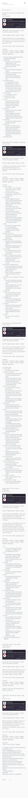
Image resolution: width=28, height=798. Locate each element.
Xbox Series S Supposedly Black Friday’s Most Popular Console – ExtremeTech (12, 759)
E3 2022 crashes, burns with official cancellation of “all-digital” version (13, 548)
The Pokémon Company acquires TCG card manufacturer (13, 226)
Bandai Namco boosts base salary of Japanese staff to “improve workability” (13, 587)
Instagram (21, 51)
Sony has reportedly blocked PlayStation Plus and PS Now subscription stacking (12, 105)
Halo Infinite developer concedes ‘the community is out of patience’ (13, 603)
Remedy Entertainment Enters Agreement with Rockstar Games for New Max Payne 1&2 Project (13, 406)
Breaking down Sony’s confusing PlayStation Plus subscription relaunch (12, 632)
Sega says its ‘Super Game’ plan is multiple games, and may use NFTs (13, 458)
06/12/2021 (8, 698)
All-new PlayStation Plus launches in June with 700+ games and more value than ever (13, 618)
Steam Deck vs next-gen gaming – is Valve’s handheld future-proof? (13, 482)
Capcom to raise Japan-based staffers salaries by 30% (12, 583)
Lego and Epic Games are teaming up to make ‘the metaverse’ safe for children (13, 395)
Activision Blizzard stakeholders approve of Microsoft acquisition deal (13, 77)
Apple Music (11, 54)
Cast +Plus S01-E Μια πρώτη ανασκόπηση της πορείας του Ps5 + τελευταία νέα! (13, 194)
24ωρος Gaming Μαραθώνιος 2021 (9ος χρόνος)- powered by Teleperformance (11, 751)
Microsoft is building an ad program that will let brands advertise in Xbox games (13, 281)
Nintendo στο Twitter (10, 97)
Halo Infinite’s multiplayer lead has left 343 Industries (13, 600)
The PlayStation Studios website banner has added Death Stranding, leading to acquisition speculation (13, 425)
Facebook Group (20, 46)
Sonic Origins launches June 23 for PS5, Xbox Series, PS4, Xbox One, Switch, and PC (13, 252)
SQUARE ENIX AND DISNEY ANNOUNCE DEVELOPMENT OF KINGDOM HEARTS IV (13, 453)
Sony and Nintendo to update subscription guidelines (12, 430)
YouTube (22, 35)
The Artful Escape (8, 136)
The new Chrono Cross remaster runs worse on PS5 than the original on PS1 (13, 448)
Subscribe (18, 26)
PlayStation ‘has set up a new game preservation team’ (13, 110)
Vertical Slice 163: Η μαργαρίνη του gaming (13, 142)
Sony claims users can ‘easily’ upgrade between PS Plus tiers (12, 101)
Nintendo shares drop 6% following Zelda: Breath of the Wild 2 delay (13, 595)
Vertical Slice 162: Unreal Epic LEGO (11, 323)
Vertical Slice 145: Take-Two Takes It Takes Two (13, 696)
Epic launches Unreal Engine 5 (12, 370)
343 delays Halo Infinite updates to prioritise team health (13, 121)
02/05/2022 (8, 16)
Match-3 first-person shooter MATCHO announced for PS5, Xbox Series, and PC (13, 559)
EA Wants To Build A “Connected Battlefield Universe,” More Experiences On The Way (12, 762)
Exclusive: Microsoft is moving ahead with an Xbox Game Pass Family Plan (13, 613)
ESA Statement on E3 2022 (11, 551)
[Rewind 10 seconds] (8, 25)
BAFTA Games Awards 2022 (12, 462)
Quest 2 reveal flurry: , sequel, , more (13, 274)
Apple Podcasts (11, 35)
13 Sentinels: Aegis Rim (7, 771)
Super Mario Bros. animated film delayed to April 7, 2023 (12, 62)
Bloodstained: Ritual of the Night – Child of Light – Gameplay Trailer (13, 555)
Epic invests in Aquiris (10, 401)
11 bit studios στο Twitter (11, 94)
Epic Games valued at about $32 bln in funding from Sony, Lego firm (13, 391)
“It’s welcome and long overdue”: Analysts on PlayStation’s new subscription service (12, 623)
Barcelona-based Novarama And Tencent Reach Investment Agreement (13, 578)
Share (23, 26)
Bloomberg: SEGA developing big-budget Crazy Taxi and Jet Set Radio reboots (13, 242)
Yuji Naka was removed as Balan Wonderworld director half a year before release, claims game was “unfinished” (13, 133)
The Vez (12, 52)
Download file (5, 30)
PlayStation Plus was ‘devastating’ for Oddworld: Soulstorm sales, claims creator (13, 472)
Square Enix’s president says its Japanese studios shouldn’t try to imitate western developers (13, 127)
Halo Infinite (5, 772)
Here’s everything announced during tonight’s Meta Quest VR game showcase (13, 269)
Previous (4, 779)
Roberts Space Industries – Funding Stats (11, 774)
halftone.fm (5, 3)
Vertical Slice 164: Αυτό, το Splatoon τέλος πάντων (13, 13)
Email (9, 46)
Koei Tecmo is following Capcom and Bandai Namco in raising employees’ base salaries (13, 236)
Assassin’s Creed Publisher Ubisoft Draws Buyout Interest (13, 73)
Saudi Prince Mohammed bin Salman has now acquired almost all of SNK (13, 411)
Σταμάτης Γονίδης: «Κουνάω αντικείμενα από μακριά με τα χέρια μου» (13, 689)
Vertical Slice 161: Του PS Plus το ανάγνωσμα (11, 489)
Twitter (13, 46)
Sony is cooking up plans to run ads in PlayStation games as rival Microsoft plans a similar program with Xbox (13, 287)
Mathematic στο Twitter (10, 464)
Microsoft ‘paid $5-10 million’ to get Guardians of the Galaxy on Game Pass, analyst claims (13, 609)
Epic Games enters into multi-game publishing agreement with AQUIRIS (13, 399)
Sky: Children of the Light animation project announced (13, 572)
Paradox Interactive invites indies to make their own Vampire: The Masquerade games (13, 258)
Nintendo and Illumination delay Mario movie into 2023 (12, 65)
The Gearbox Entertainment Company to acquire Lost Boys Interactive (12, 230)
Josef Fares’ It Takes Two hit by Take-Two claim (13, 753)
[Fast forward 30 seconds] (12, 25)
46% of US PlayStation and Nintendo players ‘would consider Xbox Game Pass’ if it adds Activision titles (13, 436)
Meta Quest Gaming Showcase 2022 (13, 266)
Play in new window (14, 30)
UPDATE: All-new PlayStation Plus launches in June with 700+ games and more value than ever (13, 300)
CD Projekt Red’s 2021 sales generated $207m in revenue (12, 82)
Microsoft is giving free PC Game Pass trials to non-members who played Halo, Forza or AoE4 (13, 294)
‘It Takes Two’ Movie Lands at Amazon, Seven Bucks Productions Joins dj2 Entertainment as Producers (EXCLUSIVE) (13, 214)
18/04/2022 (8, 324)
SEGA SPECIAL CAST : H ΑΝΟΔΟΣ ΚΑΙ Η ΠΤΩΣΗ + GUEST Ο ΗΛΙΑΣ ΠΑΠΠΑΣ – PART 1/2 (13, 189)
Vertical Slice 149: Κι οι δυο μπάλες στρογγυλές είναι (11, 645)
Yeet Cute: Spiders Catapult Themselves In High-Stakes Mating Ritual (13, 57)
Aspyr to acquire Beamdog (11, 414)
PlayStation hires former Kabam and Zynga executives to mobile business (13, 117)
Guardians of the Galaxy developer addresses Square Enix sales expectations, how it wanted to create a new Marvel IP (13, 441)
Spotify (17, 35)
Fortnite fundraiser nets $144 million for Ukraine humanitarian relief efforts (13, 375)
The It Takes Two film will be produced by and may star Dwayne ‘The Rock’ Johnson (13, 208)
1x (10, 24)
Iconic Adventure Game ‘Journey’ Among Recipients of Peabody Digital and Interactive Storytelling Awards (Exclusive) (13, 566)
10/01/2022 (8, 647)
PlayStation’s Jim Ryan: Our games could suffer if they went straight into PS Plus (13, 628)
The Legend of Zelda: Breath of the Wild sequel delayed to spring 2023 (13, 592)
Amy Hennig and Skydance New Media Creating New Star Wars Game (12, 311)
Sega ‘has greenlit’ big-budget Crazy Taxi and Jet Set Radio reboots (13, 246)
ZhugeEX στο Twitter (10, 635)
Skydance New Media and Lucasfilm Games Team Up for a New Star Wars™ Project (13, 306)
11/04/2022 (8, 491)
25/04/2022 (8, 143)
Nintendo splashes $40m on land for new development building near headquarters (13, 420)
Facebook (11, 51)
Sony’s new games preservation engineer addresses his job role (12, 114)
